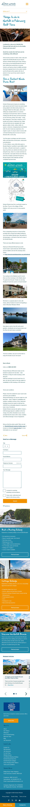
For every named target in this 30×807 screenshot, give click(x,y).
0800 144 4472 (14, 777)
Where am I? (6, 11)
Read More (10, 685)
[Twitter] (12, 800)
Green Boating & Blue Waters (11, 762)
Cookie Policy (14, 796)
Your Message (6, 469)
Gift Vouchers (7, 749)
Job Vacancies (7, 740)
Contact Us (6, 747)
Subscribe (11, 720)
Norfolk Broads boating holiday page (15, 426)
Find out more (15, 554)
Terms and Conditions (9, 764)
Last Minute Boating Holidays (11, 757)
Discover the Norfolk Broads (14, 634)
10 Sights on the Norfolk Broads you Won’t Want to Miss (14, 677)
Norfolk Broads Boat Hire (10, 758)
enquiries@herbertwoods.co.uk (15, 781)
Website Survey (8, 755)
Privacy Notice (5, 796)
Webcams (6, 732)
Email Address (6, 456)
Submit (15, 501)
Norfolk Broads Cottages (10, 760)
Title (4, 443)
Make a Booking (7, 805)
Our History (6, 730)
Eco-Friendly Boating (9, 734)
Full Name (5, 449)
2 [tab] (16, 694)
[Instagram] (16, 800)
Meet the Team (7, 736)
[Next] (26, 693)
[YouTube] (20, 800)
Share (23, 435)
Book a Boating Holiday (12, 529)
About (5, 728)
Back (5, 435)
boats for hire (17, 428)
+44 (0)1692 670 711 (16, 779)
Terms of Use (23, 796)
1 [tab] (14, 694)
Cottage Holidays (9, 581)
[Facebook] (9, 800)
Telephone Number (8, 463)
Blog (5, 738)
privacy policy (16, 497)
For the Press (7, 753)
